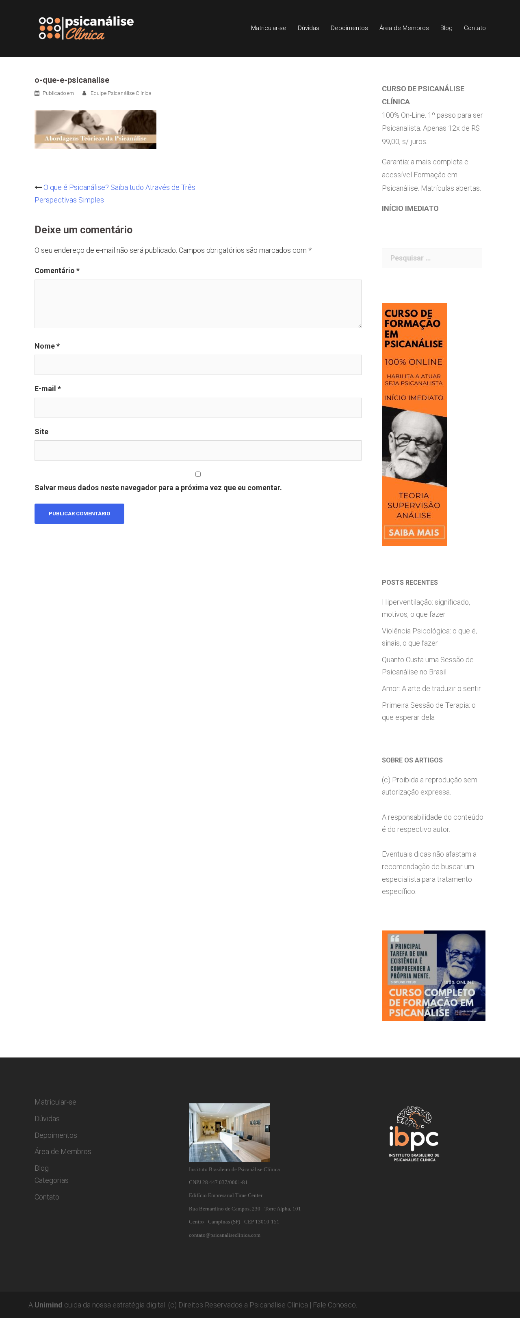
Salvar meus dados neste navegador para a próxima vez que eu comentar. (158, 487)
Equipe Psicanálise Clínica (121, 93)
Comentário (57, 270)
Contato (475, 28)
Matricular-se (268, 28)
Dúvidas (308, 28)
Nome (47, 346)
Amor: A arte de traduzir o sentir (431, 688)
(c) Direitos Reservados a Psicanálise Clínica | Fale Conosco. (262, 1305)
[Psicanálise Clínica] (97, 28)
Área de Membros (404, 28)
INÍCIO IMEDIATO (410, 208)
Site (41, 431)
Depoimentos (349, 28)
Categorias (52, 1180)
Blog (446, 28)
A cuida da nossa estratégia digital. (97, 1305)
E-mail (48, 388)
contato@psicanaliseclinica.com (224, 1235)
